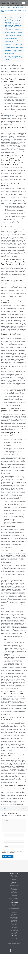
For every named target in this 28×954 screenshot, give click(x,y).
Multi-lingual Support (9, 53)
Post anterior (4, 808)
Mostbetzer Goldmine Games (11, 38)
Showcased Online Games (10, 43)
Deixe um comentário (5, 7)
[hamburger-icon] (23, 3)
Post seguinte (24, 808)
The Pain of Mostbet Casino (11, 51)
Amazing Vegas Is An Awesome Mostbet (13, 50)
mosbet (9, 115)
